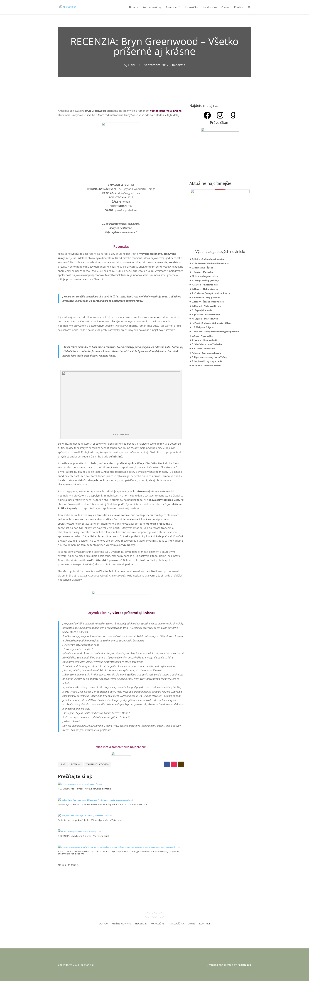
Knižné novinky (152, 7)
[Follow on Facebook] (167, 764)
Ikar (63, 764)
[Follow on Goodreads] (181, 764)
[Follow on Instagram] (174, 764)
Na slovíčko (210, 7)
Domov (133, 7)
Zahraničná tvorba (97, 764)
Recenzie (171, 7)
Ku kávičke (191, 7)
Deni (131, 65)
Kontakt (239, 7)
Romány (75, 764)
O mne (225, 7)
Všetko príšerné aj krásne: (133, 613)
